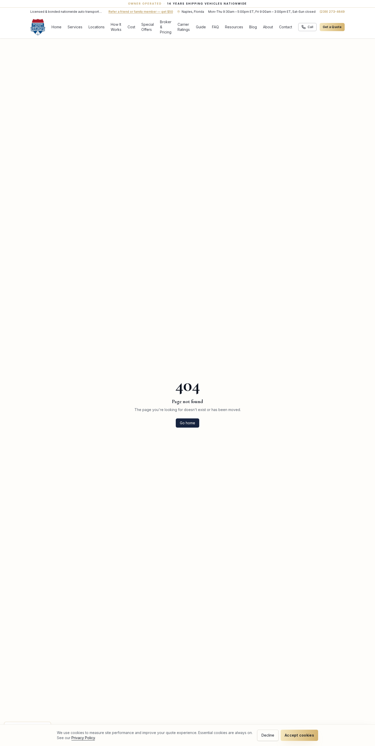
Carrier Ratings (184, 27)
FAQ (215, 27)
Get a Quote (332, 27)
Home (56, 27)
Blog (253, 27)
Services (75, 27)
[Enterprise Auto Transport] (37, 27)
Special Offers (147, 27)
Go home (187, 423)
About (268, 27)
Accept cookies (299, 735)
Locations (97, 27)
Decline (267, 735)
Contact (285, 27)
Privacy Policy (83, 738)
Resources (234, 27)
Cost (131, 27)
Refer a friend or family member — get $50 (140, 12)
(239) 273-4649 (332, 12)
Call (310, 27)
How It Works (116, 27)
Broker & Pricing (165, 27)
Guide (201, 27)
